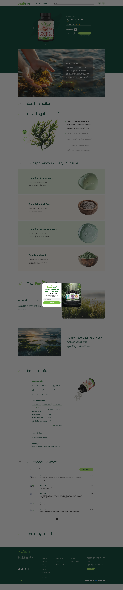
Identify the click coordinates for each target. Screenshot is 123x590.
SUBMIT (52, 302)
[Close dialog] (79, 284)
